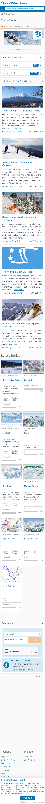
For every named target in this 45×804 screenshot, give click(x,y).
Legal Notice (6, 756)
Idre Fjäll (6, 433)
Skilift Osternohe (9, 586)
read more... (17, 128)
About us (5, 770)
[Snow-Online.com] (9, 3)
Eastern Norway (7, 375)
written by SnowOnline (12, 132)
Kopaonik (28, 380)
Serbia (26, 375)
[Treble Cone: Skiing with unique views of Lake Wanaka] (22, 148)
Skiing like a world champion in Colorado (19, 218)
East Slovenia (28, 481)
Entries (29, 26)
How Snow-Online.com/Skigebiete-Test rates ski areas (22, 325)
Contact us (6, 766)
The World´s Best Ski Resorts (19, 271)
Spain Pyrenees (29, 534)
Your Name (9, 634)
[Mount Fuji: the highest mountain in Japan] (22, 97)
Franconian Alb (14, 581)
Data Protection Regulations (8, 761)
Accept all (27, 797)
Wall (11, 26)
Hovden (27, 433)
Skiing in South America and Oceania (18, 164)
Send (34, 640)
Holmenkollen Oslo (10, 380)
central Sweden (7, 428)
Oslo (15, 375)
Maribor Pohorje (31, 486)
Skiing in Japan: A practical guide (21, 110)
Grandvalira (7, 486)
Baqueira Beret (30, 539)
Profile (4, 26)
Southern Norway (30, 428)
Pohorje (36, 481)
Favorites (19, 26)
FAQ (3, 773)
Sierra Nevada (14, 534)
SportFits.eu (29, 760)
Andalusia (5, 534)
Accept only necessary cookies (32, 802)
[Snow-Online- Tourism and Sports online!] (3, 14)
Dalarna (16, 428)
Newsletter (6, 776)
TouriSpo (28, 756)
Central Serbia (34, 375)
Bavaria (4, 581)
